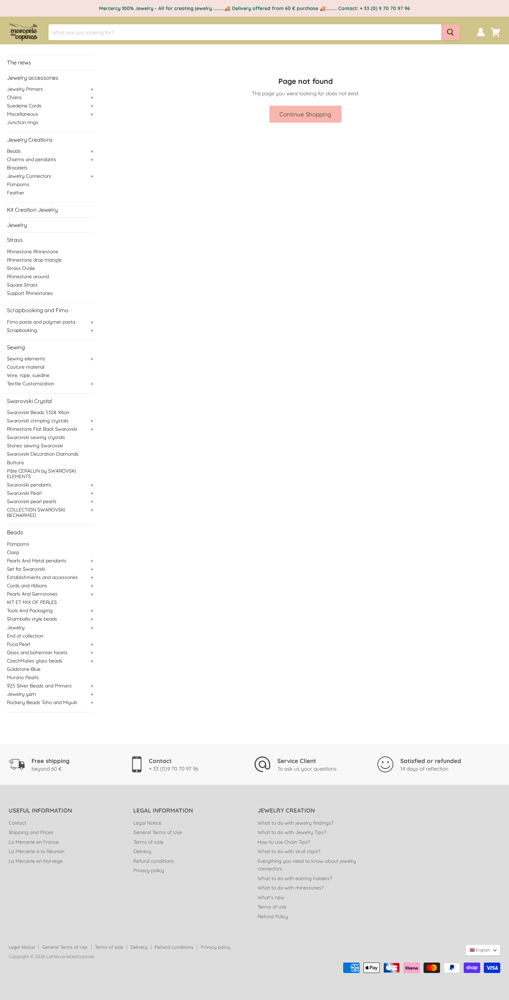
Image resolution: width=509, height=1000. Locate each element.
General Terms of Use (157, 832)
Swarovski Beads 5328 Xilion (38, 412)
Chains (14, 97)
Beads (14, 151)
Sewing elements (26, 359)
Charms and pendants (31, 159)
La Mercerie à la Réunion (36, 851)
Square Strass (22, 285)
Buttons (15, 462)
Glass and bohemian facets (37, 652)
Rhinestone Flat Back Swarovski (42, 429)
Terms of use (272, 907)
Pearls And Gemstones (32, 594)
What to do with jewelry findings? (295, 823)
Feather (15, 193)
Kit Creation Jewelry (32, 209)
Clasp (13, 552)
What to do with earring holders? (295, 878)
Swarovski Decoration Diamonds (43, 454)
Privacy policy (148, 870)
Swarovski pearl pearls (31, 501)
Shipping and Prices (31, 832)
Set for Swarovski (26, 569)
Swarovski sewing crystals (36, 437)
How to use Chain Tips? (284, 842)
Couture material (25, 367)
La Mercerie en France (34, 842)
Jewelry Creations (30, 139)
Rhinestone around (28, 276)
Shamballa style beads (32, 619)
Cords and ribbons (27, 585)
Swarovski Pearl (24, 493)
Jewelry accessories (33, 77)
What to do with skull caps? (289, 851)
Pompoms (18, 184)
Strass (15, 239)
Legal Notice (147, 823)
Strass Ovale (21, 268)
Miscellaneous (22, 114)
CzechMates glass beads (34, 661)
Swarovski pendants (29, 485)
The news (19, 62)
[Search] (450, 32)
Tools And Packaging (30, 610)
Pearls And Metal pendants (36, 561)
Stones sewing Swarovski (35, 445)
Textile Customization (30, 383)
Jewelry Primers (25, 89)
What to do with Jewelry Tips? (292, 832)
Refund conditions (153, 861)
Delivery (142, 851)
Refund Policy (273, 916)
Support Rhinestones (30, 293)
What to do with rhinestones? (291, 888)
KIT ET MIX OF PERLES (32, 602)
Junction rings (22, 122)
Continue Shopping (305, 114)
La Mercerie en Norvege (36, 861)
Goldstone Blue (24, 669)
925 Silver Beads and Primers (39, 686)
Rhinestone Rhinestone (32, 251)
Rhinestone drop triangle (34, 260)
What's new (271, 897)
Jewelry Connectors (29, 176)
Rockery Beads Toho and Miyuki (42, 702)
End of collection (25, 636)
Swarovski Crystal (29, 400)
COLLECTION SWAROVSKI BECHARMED (36, 512)
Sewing (16, 347)
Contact (17, 823)
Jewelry (17, 224)
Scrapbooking (22, 330)
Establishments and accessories (42, 577)
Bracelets (17, 168)
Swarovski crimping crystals (38, 421)
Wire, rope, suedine (28, 375)
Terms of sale (148, 842)
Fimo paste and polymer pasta (41, 322)
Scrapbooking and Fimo (38, 310)
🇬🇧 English (480, 950)
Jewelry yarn (21, 694)
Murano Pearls (23, 677)
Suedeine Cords (24, 106)
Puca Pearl (18, 644)
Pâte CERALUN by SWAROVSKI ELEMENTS (41, 474)
